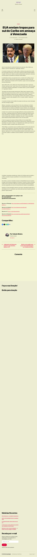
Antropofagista (8, 554)
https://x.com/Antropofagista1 (14, 211)
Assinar (4, 544)
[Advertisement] (18, 13)
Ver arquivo (12, 237)
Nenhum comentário (19, 39)
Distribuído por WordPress (16, 554)
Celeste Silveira (14, 37)
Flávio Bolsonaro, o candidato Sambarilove (10, 516)
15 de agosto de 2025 (23, 37)
